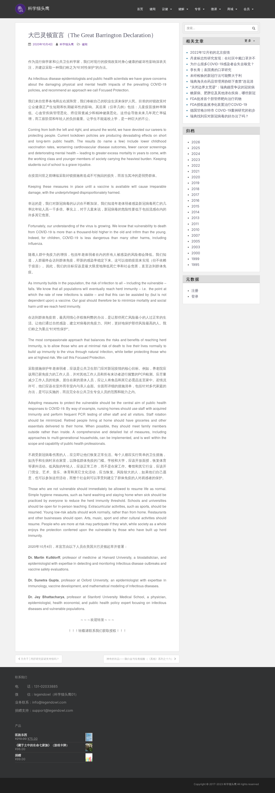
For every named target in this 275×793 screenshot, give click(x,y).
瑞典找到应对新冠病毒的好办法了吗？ (219, 116)
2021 (195, 171)
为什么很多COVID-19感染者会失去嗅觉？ (222, 64)
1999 (195, 259)
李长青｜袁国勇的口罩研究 (210, 70)
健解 (181, 9)
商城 (230, 9)
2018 (195, 189)
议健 (165, 9)
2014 (195, 212)
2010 (195, 229)
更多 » (249, 40)
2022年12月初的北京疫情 (210, 52)
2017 (195, 194)
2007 (195, 235)
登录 (194, 296)
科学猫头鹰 (67, 44)
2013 (195, 218)
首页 (140, 9)
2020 (195, 177)
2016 (195, 200)
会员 (247, 9)
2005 (195, 241)
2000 (195, 253)
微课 (214, 9)
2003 (195, 247)
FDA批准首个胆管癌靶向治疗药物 (215, 99)
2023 (195, 159)
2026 (195, 142)
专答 (198, 9)
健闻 (153, 9)
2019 (195, 183)
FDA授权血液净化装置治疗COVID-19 (218, 104)
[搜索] (254, 28)
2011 (195, 224)
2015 (195, 206)
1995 (195, 264)
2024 (195, 153)
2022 (195, 165)
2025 (195, 148)
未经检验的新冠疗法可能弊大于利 (216, 75)
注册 (194, 290)
